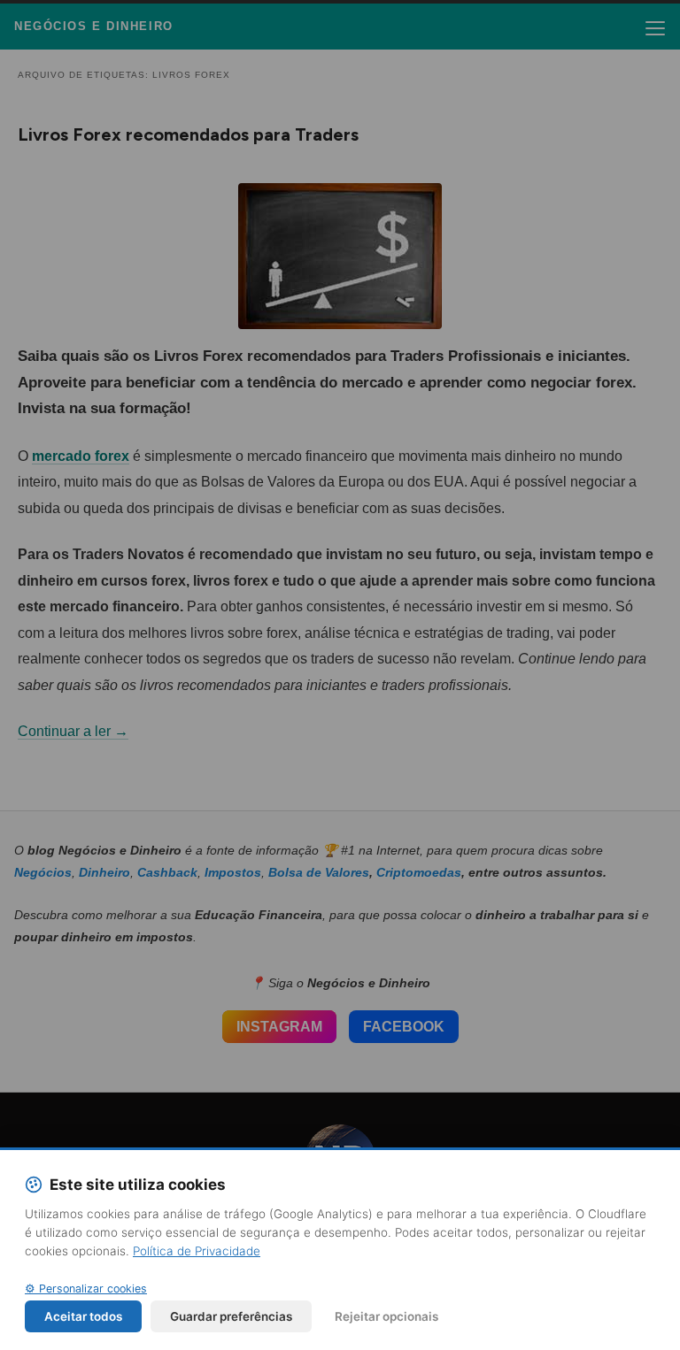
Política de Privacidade (196, 1251)
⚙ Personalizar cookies (86, 1288)
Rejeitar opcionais (386, 1316)
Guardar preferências (231, 1316)
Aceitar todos (83, 1316)
